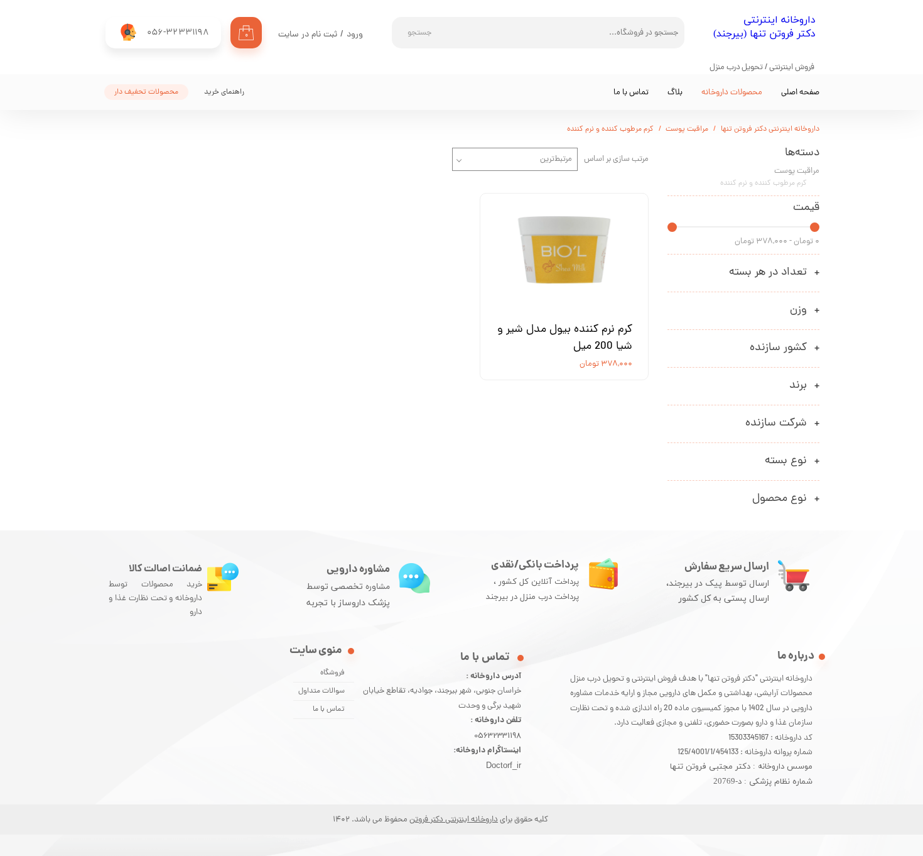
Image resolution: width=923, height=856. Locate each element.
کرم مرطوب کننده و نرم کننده (763, 183)
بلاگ (675, 93)
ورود (355, 34)
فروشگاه (332, 673)
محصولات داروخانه (731, 93)
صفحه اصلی (800, 93)
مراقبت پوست (796, 171)
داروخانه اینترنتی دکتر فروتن (453, 820)
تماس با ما (631, 93)
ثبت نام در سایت (307, 34)
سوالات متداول (321, 691)
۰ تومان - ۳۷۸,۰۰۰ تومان (777, 242)
